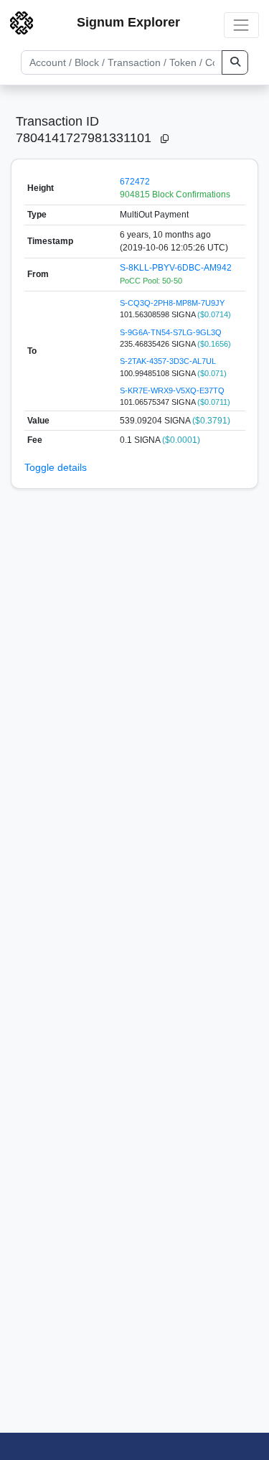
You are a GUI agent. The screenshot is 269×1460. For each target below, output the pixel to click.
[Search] (235, 62)
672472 (135, 182)
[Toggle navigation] (241, 24)
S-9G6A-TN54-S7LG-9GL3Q (171, 332)
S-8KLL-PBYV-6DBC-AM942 (176, 268)
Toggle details (55, 467)
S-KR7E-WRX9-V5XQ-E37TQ (172, 390)
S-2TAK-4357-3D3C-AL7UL (168, 361)
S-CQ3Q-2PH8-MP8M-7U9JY (172, 303)
